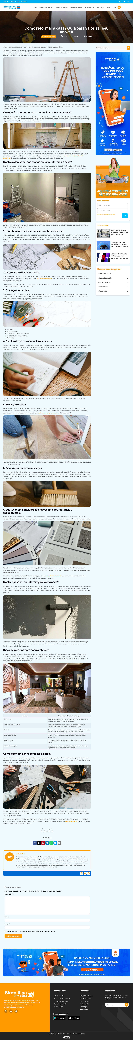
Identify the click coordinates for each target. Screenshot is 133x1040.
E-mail (7, 924)
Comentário (9, 894)
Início (5, 47)
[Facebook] (128, 1)
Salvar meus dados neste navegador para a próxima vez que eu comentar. (31, 931)
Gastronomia (89, 7)
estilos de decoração (44, 279)
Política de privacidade (62, 998)
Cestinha (20, 853)
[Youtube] (124, 1)
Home (35, 7)
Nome (7, 917)
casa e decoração (71, 821)
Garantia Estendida (60, 1004)
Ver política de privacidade (106, 215)
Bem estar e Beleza (45, 7)
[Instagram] (120, 1)
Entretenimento (76, 7)
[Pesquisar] (128, 48)
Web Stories (111, 7)
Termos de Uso (59, 996)
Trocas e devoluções (61, 1001)
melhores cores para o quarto (48, 413)
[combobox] (111, 48)
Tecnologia (100, 7)
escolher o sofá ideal (54, 576)
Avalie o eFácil (59, 1007)
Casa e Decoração (61, 7)
